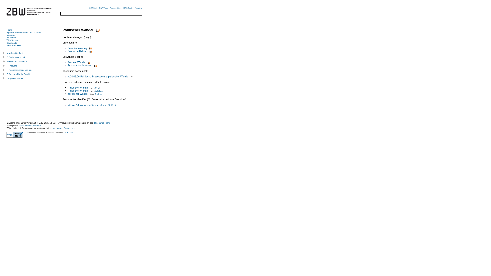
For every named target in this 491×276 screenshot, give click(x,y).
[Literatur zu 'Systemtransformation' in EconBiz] (95, 65)
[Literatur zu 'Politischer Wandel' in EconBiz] (97, 30)
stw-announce (25, 125)
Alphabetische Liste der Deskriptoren (24, 32)
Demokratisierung (77, 48)
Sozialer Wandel (77, 62)
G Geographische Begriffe (19, 74)
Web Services (13, 40)
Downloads (12, 43)
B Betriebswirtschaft (16, 57)
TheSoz (98, 94)
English (138, 8)
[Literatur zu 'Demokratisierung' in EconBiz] (90, 48)
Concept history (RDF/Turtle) (121, 8)
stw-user (37, 125)
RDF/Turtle (103, 8)
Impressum (56, 128)
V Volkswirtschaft (15, 53)
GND (97, 88)
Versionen (11, 37)
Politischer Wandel (78, 87)
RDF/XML (93, 8)
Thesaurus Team (102, 123)
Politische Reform (77, 51)
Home (9, 30)
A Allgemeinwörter (15, 78)
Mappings (11, 35)
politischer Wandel (78, 93)
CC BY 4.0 (68, 133)
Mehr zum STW (14, 45)
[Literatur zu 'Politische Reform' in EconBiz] (90, 51)
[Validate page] (15, 137)
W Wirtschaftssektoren (17, 61)
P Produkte (12, 66)
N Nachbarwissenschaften (19, 70)
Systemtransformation (80, 65)
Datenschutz (70, 128)
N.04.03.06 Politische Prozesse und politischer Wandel (98, 76)
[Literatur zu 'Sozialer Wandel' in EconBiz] (88, 62)
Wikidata (99, 91)
